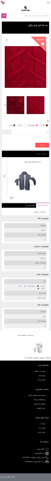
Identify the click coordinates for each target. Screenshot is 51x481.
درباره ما (43, 424)
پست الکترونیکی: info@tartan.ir (35, 462)
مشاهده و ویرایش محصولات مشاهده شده (38, 358)
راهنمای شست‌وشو (39, 404)
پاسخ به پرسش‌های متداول (37, 395)
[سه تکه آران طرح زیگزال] (25, 67)
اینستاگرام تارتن (40, 453)
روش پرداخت (41, 380)
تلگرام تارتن (41, 449)
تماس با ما (42, 428)
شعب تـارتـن (41, 432)
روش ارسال (42, 376)
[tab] (42, 205)
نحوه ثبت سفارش (39, 371)
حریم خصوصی (41, 408)
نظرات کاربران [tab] (31, 205)
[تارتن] (25, 8)
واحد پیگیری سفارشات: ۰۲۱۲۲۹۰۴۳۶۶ (33, 457)
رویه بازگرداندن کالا (39, 400)
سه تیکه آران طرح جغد (32, 162)
